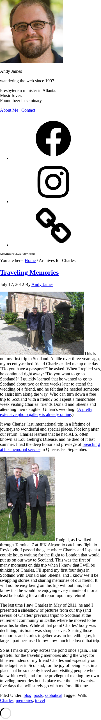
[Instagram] (53, 201)
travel (40, 700)
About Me (9, 110)
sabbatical (53, 695)
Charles (6, 700)
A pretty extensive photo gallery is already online (46, 412)
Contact (28, 110)
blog (27, 695)
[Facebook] (53, 158)
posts (38, 695)
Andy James (11, 71)
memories (24, 700)
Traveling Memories (29, 272)
